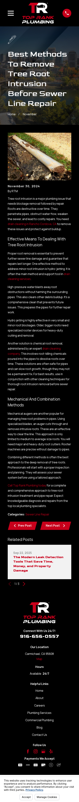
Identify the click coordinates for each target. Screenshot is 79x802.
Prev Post (25, 526)
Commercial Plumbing (39, 720)
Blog (39, 727)
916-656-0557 (39, 636)
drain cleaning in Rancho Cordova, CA (32, 224)
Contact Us (39, 735)
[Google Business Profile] (43, 751)
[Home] (38, 13)
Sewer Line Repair (37, 514)
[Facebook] (28, 751)
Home (39, 691)
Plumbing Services (39, 713)
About (39, 698)
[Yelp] (51, 751)
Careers (39, 705)
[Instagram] (36, 751)
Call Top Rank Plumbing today (27, 485)
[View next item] (24, 584)
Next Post (53, 526)
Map (39, 659)
